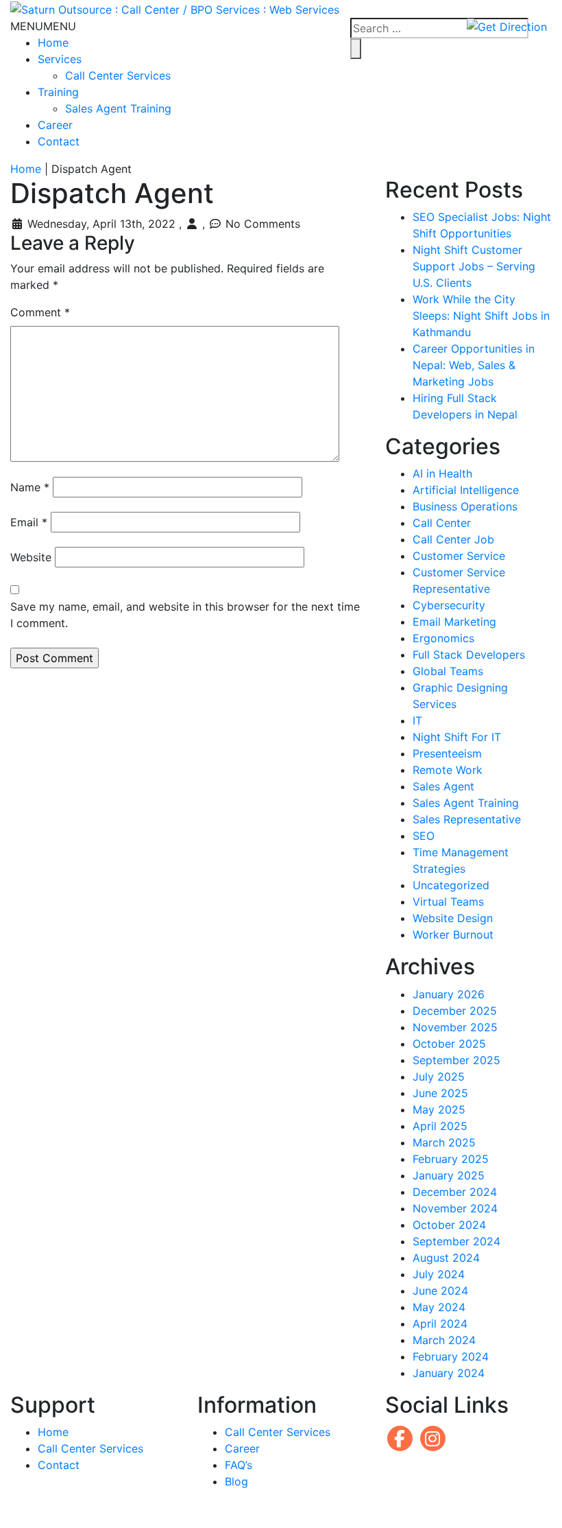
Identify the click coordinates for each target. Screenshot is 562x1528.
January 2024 (449, 1373)
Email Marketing (454, 621)
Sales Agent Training (118, 108)
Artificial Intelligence (466, 490)
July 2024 (439, 1274)
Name (29, 487)
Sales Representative (467, 819)
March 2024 (444, 1340)
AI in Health (442, 473)
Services (60, 59)
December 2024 (455, 1192)
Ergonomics (443, 638)
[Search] (355, 48)
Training (58, 92)
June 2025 (440, 1093)
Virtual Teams (448, 901)
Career (55, 125)
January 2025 (449, 1175)
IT (417, 720)
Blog (236, 1481)
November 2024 (455, 1208)
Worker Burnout (453, 934)
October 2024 (449, 1225)
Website (30, 557)
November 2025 (455, 1027)
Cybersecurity (449, 605)
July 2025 (439, 1076)
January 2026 (449, 994)
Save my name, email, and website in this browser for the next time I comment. (185, 615)
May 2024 (439, 1307)
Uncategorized (451, 885)
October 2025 (449, 1043)
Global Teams (448, 671)
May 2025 (439, 1109)
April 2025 (440, 1126)
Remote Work (447, 770)
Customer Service (459, 556)
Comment (40, 312)
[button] (43, 26)
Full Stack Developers (469, 654)
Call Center (442, 523)
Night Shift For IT (457, 737)
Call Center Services (118, 75)
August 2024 (446, 1258)
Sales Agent (443, 786)
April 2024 (440, 1323)
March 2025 (444, 1142)
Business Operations (465, 506)
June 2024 (440, 1290)
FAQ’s (238, 1465)
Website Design (453, 918)
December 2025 (455, 1011)
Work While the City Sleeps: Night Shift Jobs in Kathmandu (481, 315)
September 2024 (456, 1241)
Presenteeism (447, 753)
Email (28, 522)
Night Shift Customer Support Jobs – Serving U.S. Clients (474, 266)
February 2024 (451, 1356)
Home (53, 42)
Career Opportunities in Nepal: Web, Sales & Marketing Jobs (474, 365)
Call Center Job (453, 539)
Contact (59, 141)
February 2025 (451, 1159)
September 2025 (456, 1060)
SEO (424, 836)
